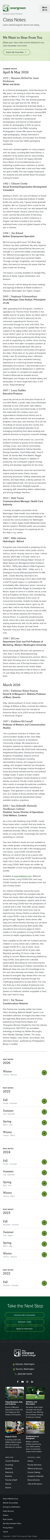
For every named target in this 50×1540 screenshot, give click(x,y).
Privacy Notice (8, 1527)
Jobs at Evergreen (35, 1483)
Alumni (8, 1487)
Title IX (5, 1532)
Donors (8, 1483)
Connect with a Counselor (24, 1315)
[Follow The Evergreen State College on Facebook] (17, 1382)
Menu (44, 7)
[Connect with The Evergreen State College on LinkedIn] (32, 1382)
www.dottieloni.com (23, 876)
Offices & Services (35, 1468)
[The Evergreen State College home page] (25, 1353)
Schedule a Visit (24, 1322)
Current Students (12, 1461)
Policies (5, 1515)
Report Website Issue (10, 1498)
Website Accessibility (10, 1503)
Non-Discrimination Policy (12, 1523)
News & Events (34, 1480)
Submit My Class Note (15, 52)
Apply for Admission (24, 1328)
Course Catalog (34, 1472)
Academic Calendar (35, 1476)
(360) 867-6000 (25, 1373)
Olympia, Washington (25, 1364)
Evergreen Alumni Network (12, 14)
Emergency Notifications (11, 1507)
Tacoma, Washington (25, 1369)
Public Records (8, 1511)
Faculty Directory (34, 1464)
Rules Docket (8, 1519)
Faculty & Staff (11, 1480)
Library (30, 1461)
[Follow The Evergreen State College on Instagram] (27, 1382)
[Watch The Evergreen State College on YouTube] (22, 1382)
